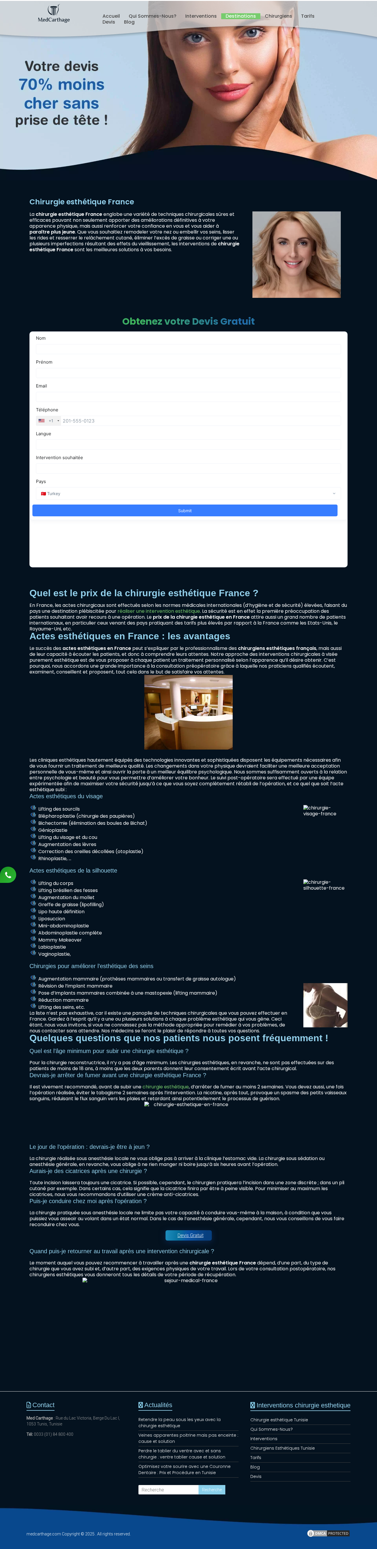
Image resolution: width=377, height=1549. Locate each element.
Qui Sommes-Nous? (152, 16)
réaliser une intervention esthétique (159, 611)
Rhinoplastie (52, 858)
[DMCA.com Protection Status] (328, 1536)
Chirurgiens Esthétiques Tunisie (282, 1448)
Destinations (241, 16)
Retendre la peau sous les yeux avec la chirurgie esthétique (179, 1423)
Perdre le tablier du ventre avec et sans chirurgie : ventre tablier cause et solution (181, 1454)
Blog (129, 22)
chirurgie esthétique (166, 1086)
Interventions (201, 16)
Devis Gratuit (191, 1235)
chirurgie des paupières (105, 816)
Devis (108, 22)
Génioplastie (52, 830)
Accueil (111, 16)
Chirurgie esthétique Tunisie (279, 1420)
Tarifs (308, 16)
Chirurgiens (278, 16)
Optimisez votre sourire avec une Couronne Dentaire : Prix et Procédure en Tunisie (184, 1469)
